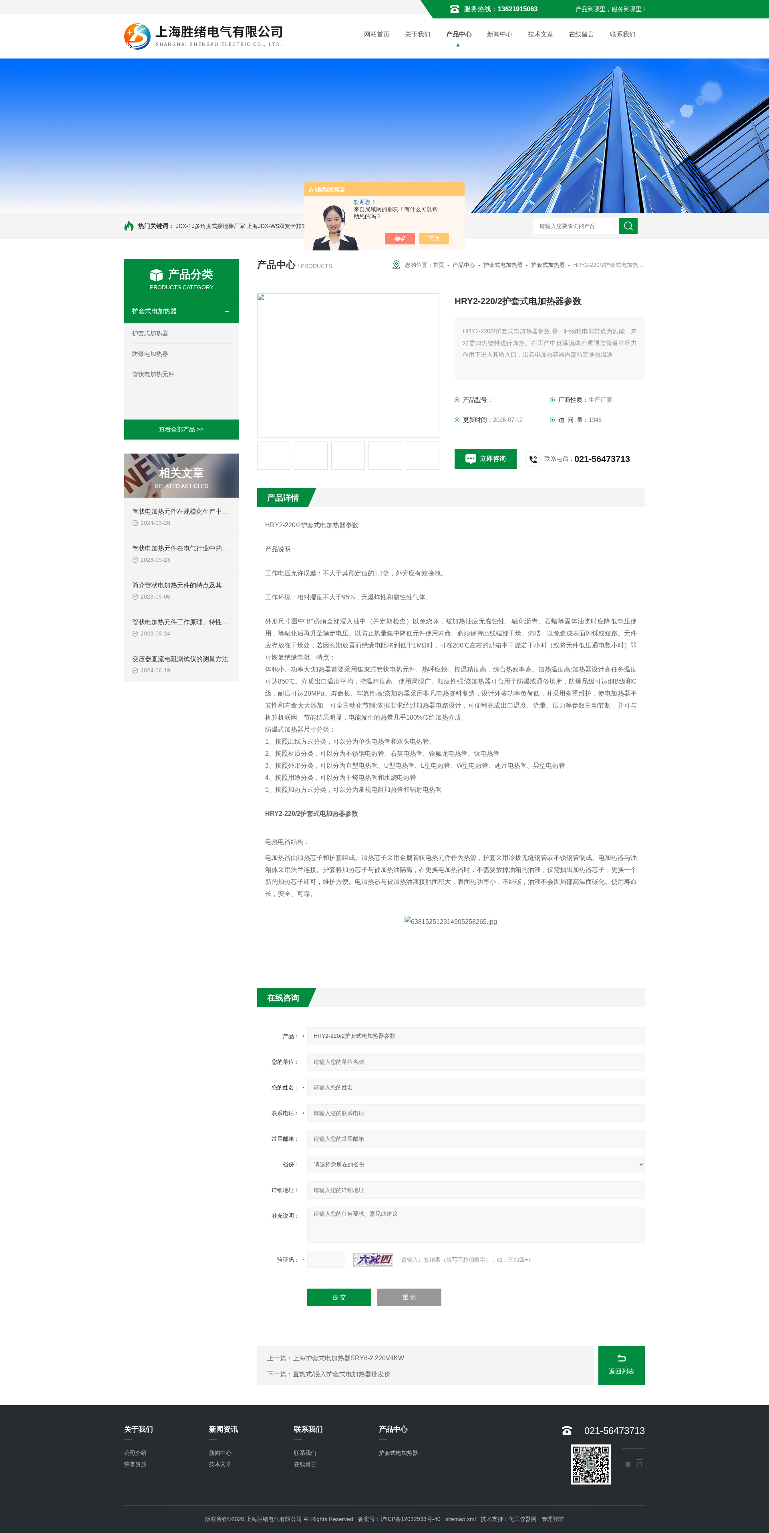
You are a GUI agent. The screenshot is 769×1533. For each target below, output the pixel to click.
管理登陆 (553, 1519)
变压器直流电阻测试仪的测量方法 (180, 659)
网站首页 (377, 34)
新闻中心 (500, 34)
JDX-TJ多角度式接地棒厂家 (210, 226)
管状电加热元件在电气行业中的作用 (183, 548)
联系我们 (623, 34)
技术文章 (541, 34)
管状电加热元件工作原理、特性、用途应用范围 (199, 622)
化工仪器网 (523, 1519)
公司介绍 (135, 1453)
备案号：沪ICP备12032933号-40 (399, 1519)
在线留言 (581, 34)
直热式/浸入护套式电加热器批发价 (342, 1374)
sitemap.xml (460, 1519)
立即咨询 (493, 458)
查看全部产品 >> (181, 429)
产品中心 (459, 34)
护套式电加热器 (154, 311)
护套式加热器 (150, 333)
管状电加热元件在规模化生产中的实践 (186, 511)
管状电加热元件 (153, 374)
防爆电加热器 (150, 353)
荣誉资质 (135, 1464)
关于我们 (418, 34)
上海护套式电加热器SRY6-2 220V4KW (348, 1358)
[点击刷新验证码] (373, 1260)
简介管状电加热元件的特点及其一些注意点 (193, 585)
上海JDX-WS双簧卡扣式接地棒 (285, 226)
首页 (438, 265)
